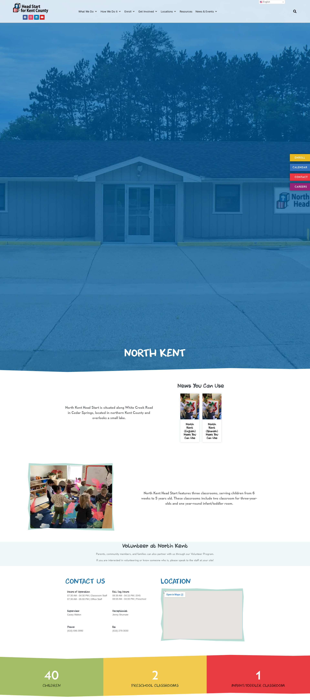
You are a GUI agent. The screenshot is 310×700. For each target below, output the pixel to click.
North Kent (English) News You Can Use (190, 431)
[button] (88, 11)
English (266, 2)
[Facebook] (25, 17)
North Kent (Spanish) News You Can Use (212, 431)
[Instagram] (30, 17)
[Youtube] (42, 17)
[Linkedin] (36, 17)
